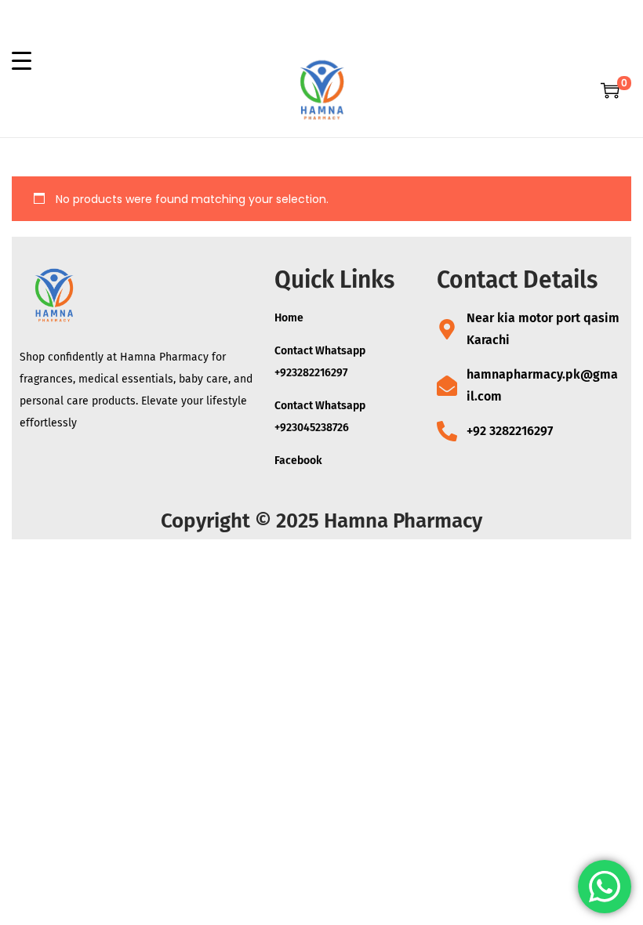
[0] (610, 90)
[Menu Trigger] (21, 60)
